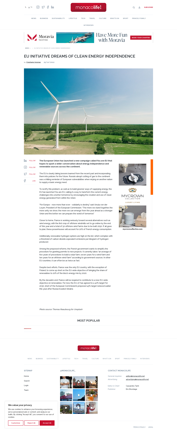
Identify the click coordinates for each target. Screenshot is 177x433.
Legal (150, 427)
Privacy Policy (139, 427)
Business (44, 18)
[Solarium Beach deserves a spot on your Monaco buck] (79, 395)
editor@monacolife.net (135, 376)
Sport (125, 18)
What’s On (114, 18)
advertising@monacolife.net (137, 379)
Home (26, 376)
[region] (31, 414)
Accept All (47, 423)
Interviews (88, 25)
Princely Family (139, 18)
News (33, 18)
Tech (83, 18)
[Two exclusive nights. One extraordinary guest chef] (66, 382)
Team (26, 390)
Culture (102, 18)
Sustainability (58, 18)
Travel (92, 18)
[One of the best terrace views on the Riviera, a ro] (92, 395)
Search (27, 381)
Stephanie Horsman (33, 62)
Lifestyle (73, 18)
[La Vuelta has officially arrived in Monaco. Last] (79, 382)
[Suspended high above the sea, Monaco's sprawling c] (66, 408)
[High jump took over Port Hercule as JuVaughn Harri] (79, 408)
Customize (15, 423)
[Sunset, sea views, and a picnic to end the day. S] (92, 382)
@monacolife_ (67, 371)
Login (26, 385)
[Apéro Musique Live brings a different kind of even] (66, 395)
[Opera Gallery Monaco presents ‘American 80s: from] (92, 408)
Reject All (31, 423)
